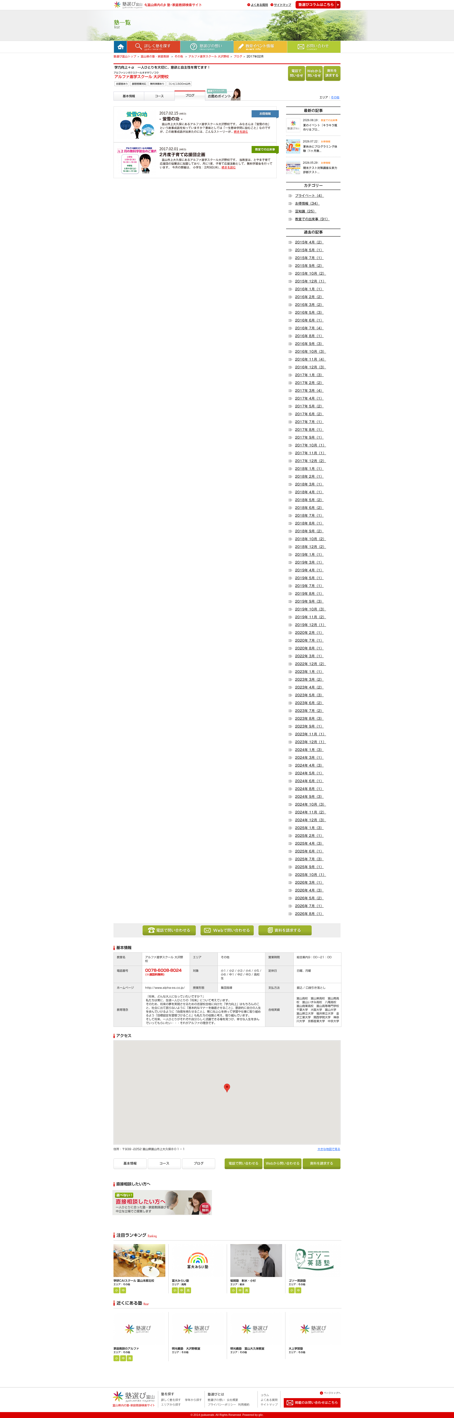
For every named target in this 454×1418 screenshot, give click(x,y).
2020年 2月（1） (309, 632)
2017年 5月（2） (309, 406)
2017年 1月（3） (309, 375)
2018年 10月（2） (310, 539)
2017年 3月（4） (309, 390)
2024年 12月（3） (310, 820)
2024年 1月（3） (309, 749)
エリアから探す (171, 1404)
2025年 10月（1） (310, 874)
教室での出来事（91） (312, 219)
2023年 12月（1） (310, 742)
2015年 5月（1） (309, 250)
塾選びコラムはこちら (318, 5)
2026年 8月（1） (309, 913)
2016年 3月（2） (309, 304)
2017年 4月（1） (309, 398)
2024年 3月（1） (309, 757)
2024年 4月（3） (309, 765)
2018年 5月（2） (309, 500)
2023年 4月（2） (309, 687)
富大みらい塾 (180, 1280)
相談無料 (183, 1204)
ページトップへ (332, 1393)
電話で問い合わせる (296, 73)
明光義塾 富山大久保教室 (247, 1348)
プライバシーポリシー (222, 1404)
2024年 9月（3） (309, 796)
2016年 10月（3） (310, 351)
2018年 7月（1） (309, 515)
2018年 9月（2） (309, 531)
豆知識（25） (305, 211)
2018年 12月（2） (310, 546)
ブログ (238, 56)
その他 (179, 56)
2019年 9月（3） (309, 601)
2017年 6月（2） (309, 414)
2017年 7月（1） (309, 422)
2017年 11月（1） (310, 453)
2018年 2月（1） (309, 476)
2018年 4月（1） (309, 492)
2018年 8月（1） (309, 523)
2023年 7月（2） (309, 710)
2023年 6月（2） (309, 703)
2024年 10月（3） (310, 804)
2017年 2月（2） (309, 382)
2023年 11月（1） (310, 734)
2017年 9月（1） (309, 437)
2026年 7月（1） (309, 906)
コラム (265, 1395)
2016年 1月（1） (309, 289)
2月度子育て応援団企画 (182, 154)
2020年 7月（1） (309, 640)
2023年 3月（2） (309, 679)
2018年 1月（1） (309, 468)
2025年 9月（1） (309, 867)
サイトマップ (282, 4)
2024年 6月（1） (309, 781)
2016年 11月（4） (310, 359)
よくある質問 (259, 4)
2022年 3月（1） (309, 656)
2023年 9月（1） (309, 726)
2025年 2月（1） (309, 835)
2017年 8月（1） (309, 429)
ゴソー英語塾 (297, 1280)
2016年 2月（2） (309, 297)
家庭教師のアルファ (126, 1348)
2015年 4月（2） (309, 242)
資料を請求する (331, 73)
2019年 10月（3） (310, 609)
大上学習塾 (296, 1348)
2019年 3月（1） (309, 562)
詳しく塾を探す (171, 1399)
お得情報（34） (307, 203)
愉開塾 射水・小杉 (243, 1280)
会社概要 (232, 1399)
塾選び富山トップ (125, 56)
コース (150, 102)
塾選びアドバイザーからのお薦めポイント (222, 106)
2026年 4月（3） (309, 890)
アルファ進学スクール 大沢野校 (208, 56)
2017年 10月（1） (310, 445)
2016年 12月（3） (310, 367)
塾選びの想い (216, 1399)
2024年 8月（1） (309, 789)
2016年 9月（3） (309, 343)
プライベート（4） (309, 195)
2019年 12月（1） (310, 625)
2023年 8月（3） (309, 718)
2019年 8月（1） (309, 593)
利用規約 (243, 1404)
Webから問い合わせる (314, 73)
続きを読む (241, 131)
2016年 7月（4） (309, 328)
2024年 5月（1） (309, 773)
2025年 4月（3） (309, 843)
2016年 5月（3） (309, 312)
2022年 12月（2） (310, 664)
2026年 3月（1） (309, 882)
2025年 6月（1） (309, 851)
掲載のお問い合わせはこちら (308, 1409)
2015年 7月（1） (309, 258)
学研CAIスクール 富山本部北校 (134, 1280)
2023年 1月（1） (309, 671)
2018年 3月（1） (309, 484)
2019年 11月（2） (310, 617)
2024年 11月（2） (310, 812)
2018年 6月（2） (309, 507)
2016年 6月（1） (309, 320)
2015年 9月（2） (309, 265)
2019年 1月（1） (309, 554)
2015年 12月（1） (310, 281)
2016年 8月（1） (309, 336)
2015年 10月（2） (310, 273)
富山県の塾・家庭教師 (155, 56)
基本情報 (121, 102)
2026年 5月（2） (309, 898)
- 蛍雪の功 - (171, 119)
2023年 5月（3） (309, 695)
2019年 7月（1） (309, 586)
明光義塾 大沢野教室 (186, 1348)
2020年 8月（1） (309, 648)
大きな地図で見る (329, 1149)
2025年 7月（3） (309, 859)
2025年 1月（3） (309, 828)
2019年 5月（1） (309, 578)
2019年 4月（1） (309, 570)
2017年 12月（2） (310, 461)
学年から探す (193, 1399)
